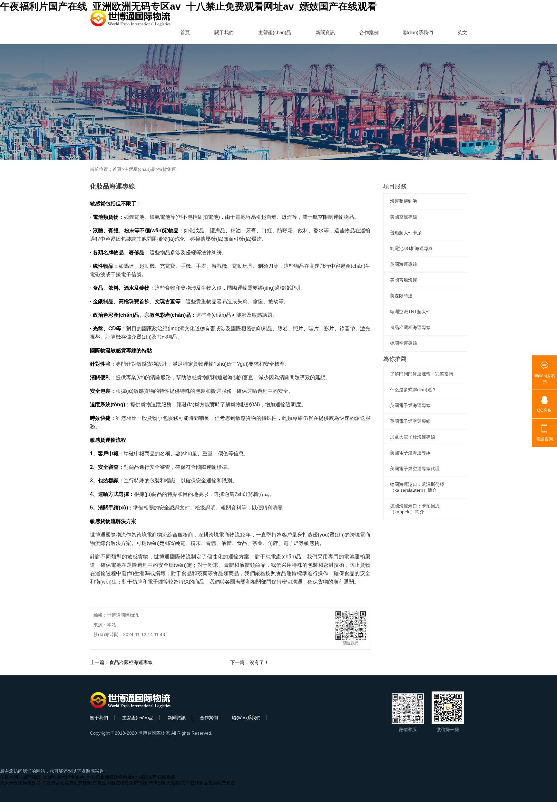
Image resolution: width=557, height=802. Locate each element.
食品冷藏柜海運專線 (410, 327)
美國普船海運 (403, 280)
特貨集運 (167, 169)
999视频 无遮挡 (164, 782)
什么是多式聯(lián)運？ (413, 389)
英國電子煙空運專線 (410, 421)
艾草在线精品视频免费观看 (208, 782)
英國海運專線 (403, 264)
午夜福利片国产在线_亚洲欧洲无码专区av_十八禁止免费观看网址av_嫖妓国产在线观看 (87, 776)
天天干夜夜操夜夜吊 (20, 782)
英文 (462, 32)
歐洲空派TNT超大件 (410, 311)
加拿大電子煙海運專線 (412, 437)
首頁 (185, 32)
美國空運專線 (403, 216)
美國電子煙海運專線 (410, 452)
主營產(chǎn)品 (274, 32)
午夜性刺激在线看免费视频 (120, 782)
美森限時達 (401, 295)
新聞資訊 (325, 32)
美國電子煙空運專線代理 (415, 468)
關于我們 (224, 32)
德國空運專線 (403, 343)
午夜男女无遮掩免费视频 (67, 782)
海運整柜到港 (403, 201)
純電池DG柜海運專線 (411, 248)
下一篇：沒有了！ (249, 662)
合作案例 (369, 32)
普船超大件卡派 (406, 232)
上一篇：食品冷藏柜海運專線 (121, 662)
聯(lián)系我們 (418, 32)
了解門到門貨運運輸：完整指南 (421, 373)
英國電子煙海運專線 (410, 405)
